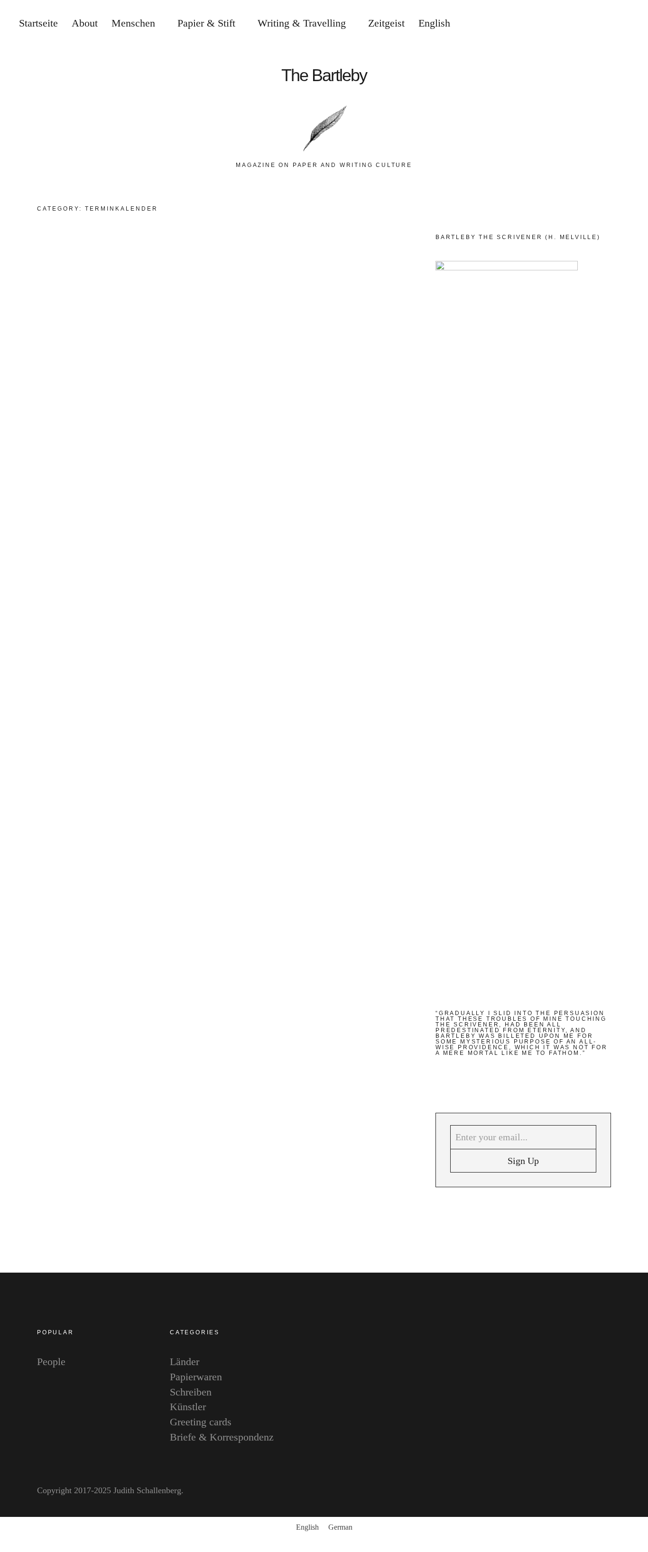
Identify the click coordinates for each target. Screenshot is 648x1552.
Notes (368, 259)
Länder (184, 1361)
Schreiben (191, 1392)
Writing (330, 271)
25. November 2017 (355, 628)
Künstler (188, 1407)
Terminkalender (285, 271)
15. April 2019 (346, 417)
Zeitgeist (386, 23)
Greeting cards (200, 1422)
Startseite (38, 23)
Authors (238, 259)
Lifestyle (338, 259)
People (368, 471)
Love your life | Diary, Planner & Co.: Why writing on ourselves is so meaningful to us (317, 342)
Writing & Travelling (302, 23)
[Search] (579, 23)
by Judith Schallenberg (266, 417)
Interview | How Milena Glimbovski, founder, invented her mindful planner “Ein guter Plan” (316, 553)
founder (267, 471)
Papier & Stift (206, 23)
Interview (302, 259)
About (85, 23)
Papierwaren (196, 1377)
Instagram (631, 758)
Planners (239, 271)
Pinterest (631, 786)
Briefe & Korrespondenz (222, 1437)
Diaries (269, 259)
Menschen (133, 23)
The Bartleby (324, 75)
